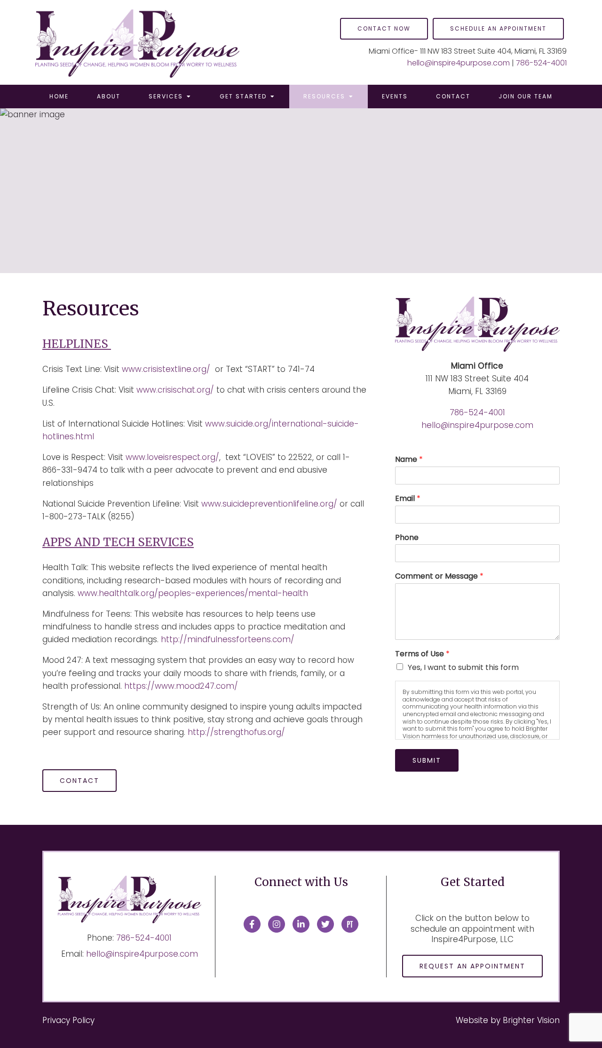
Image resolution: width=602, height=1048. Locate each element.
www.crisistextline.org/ (166, 369)
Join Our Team (526, 96)
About (108, 96)
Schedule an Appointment (498, 28)
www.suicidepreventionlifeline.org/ (269, 503)
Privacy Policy (68, 1020)
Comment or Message (439, 576)
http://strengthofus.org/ (236, 732)
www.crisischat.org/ (175, 389)
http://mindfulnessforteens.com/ (227, 639)
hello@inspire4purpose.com (458, 62)
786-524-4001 (541, 62)
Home (59, 96)
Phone (407, 538)
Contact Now (384, 28)
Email (407, 499)
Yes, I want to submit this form (463, 667)
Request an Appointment (472, 966)
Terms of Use (422, 654)
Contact (453, 96)
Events (395, 96)
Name (409, 460)
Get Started (243, 96)
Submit (426, 760)
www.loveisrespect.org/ (172, 457)
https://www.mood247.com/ (181, 686)
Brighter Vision (531, 1020)
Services (166, 96)
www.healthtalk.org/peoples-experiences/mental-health (193, 593)
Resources (324, 96)
